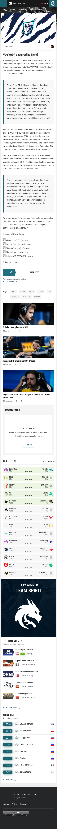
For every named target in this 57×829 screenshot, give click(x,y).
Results (51, 462)
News (12, 10)
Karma (6, 804)
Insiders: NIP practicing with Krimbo (19, 361)
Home (4, 10)
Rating (14, 804)
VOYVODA (26, 297)
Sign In (28, 445)
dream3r (41, 291)
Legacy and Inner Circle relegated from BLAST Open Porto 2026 (26, 396)
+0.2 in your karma (10, 281)
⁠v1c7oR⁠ (22, 291)
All (44, 462)
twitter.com (14, 262)
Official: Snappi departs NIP (15, 327)
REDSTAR (15, 297)
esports (37, 297)
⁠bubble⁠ (31, 291)
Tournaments (36, 10)
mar (49, 291)
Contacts (24, 804)
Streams (22, 10)
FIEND (13, 291)
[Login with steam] (53, 3)
